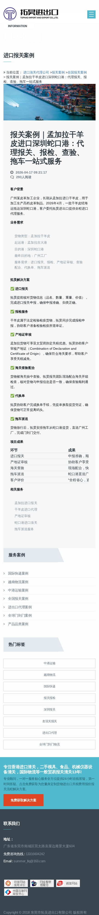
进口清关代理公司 (36, 72)
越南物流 (49, 674)
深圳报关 (49, 709)
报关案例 (58, 72)
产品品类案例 (17, 624)
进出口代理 (49, 732)
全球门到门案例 (19, 615)
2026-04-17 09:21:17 (31, 172)
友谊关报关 (49, 721)
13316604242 (35, 854)
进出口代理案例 (19, 607)
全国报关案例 (77, 72)
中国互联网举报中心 (16, 892)
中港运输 (49, 663)
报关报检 (49, 698)
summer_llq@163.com (29, 861)
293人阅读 (23, 177)
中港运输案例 (17, 590)
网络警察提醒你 (42, 883)
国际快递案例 (17, 573)
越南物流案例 (17, 582)
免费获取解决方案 (23, 800)
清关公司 (35, 13)
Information (18, 26)
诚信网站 (68, 883)
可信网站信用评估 (16, 883)
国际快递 (49, 686)
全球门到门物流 (49, 744)
